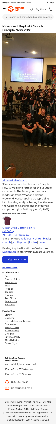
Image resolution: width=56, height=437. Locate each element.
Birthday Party (12, 337)
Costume (9, 318)
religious (26, 238)
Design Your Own (15, 259)
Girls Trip (9, 333)
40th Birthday (12, 340)
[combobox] (28, 17)
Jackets (9, 292)
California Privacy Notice (35, 409)
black (46, 238)
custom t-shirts (42, 405)
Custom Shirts (12, 279)
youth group (20, 242)
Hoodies (9, 288)
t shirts (37, 238)
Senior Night (11, 343)
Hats (7, 285)
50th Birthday (12, 330)
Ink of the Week (9, 267)
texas (42, 242)
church (6, 242)
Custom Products (13, 402)
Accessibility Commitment (17, 412)
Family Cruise (12, 327)
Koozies (9, 295)
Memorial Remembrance (18, 321)
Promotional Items (32, 402)
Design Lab (9, 251)
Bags (7, 276)
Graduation (11, 324)
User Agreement (40, 412)
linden (33, 242)
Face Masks (11, 282)
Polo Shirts (10, 298)
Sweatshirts (11, 301)
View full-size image (14, 180)
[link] (16, 9)
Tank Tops (10, 304)
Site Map (47, 402)
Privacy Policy (15, 409)
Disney (8, 314)
